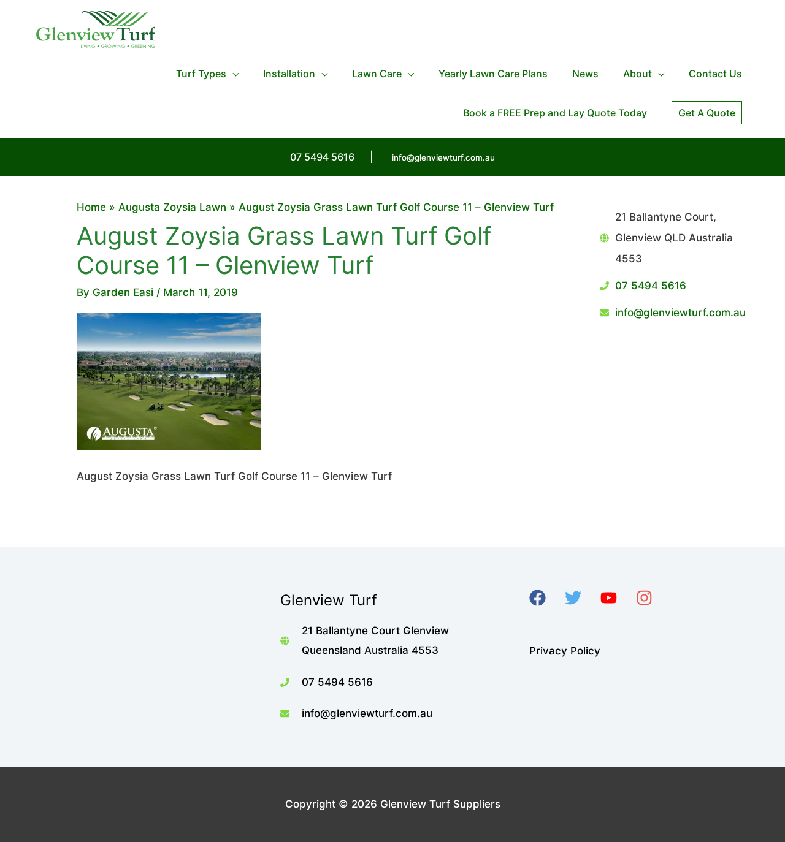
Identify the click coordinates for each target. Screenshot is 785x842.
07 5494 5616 (650, 285)
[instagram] (652, 598)
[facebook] (545, 598)
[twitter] (581, 598)
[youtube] (616, 598)
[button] (707, 112)
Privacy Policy (564, 651)
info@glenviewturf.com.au (443, 157)
